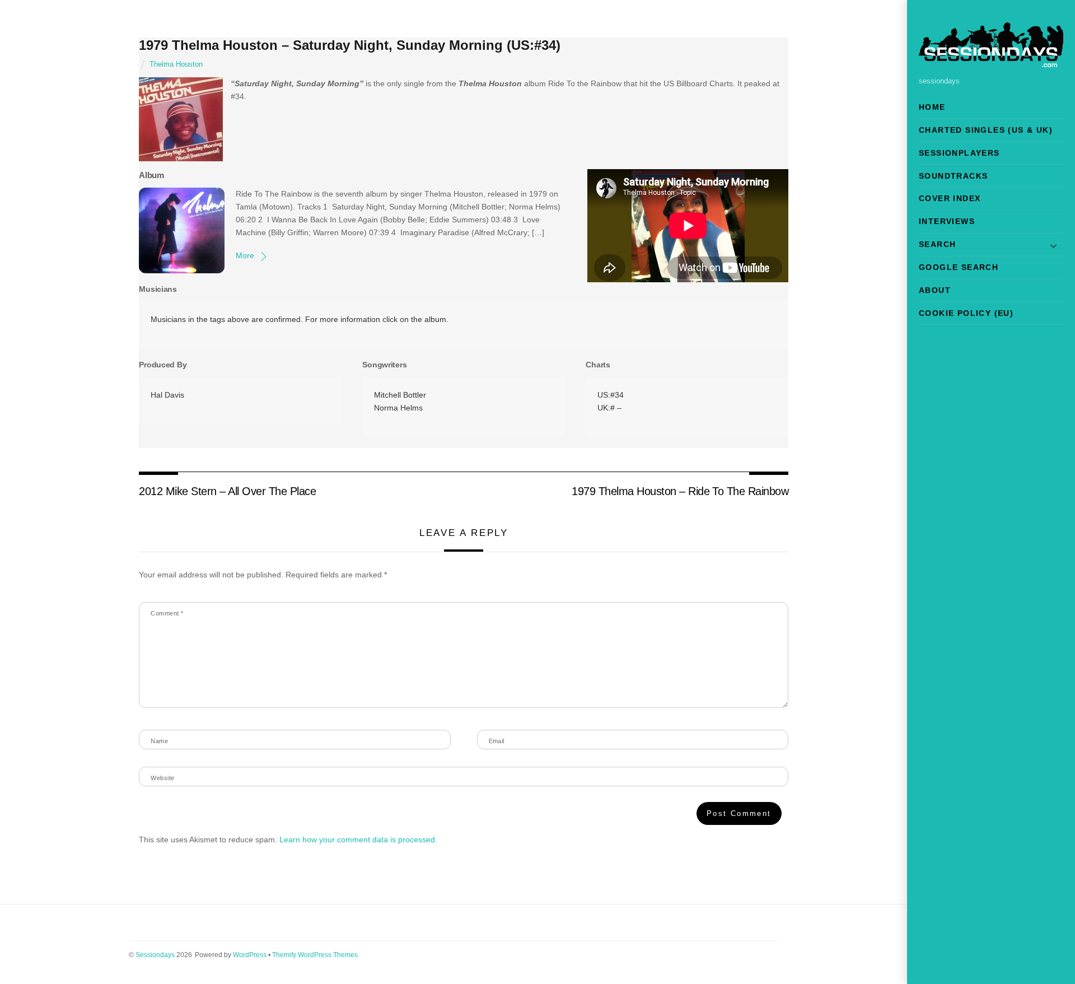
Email (496, 741)
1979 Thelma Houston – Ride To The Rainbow (680, 491)
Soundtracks (953, 175)
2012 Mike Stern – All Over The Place (227, 491)
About (935, 290)
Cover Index (949, 198)
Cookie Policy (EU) (966, 313)
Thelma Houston (176, 64)
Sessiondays (155, 955)
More (245, 255)
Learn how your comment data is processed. (358, 839)
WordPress (250, 955)
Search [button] (937, 244)
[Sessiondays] (991, 62)
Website (162, 778)
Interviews (947, 221)
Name (159, 741)
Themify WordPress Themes (315, 955)
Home (932, 106)
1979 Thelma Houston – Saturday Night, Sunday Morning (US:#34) (349, 45)
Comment (167, 613)
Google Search (958, 267)
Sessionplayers (959, 152)
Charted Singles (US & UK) (986, 129)
